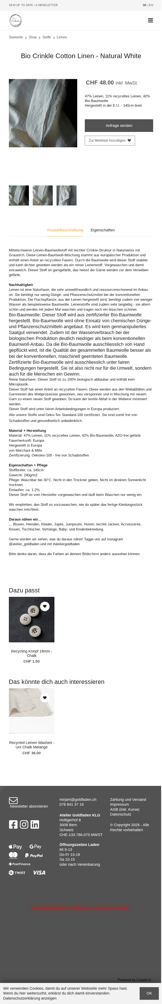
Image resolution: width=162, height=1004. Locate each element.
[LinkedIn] (35, 825)
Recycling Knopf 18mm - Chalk (31, 653)
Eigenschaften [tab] (103, 230)
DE (145, 5)
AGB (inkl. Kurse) (124, 809)
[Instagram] (24, 825)
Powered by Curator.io (134, 980)
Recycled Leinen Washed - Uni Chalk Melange (31, 745)
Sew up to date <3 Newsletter (33, 5)
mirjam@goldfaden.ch (77, 799)
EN (151, 5)
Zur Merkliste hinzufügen (107, 140)
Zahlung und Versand (128, 799)
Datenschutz (120, 814)
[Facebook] (13, 825)
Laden (93, 845)
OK (149, 993)
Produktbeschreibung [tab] (65, 230)
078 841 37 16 (71, 804)
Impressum (119, 804)
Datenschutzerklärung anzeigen (30, 998)
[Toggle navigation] (150, 20)
